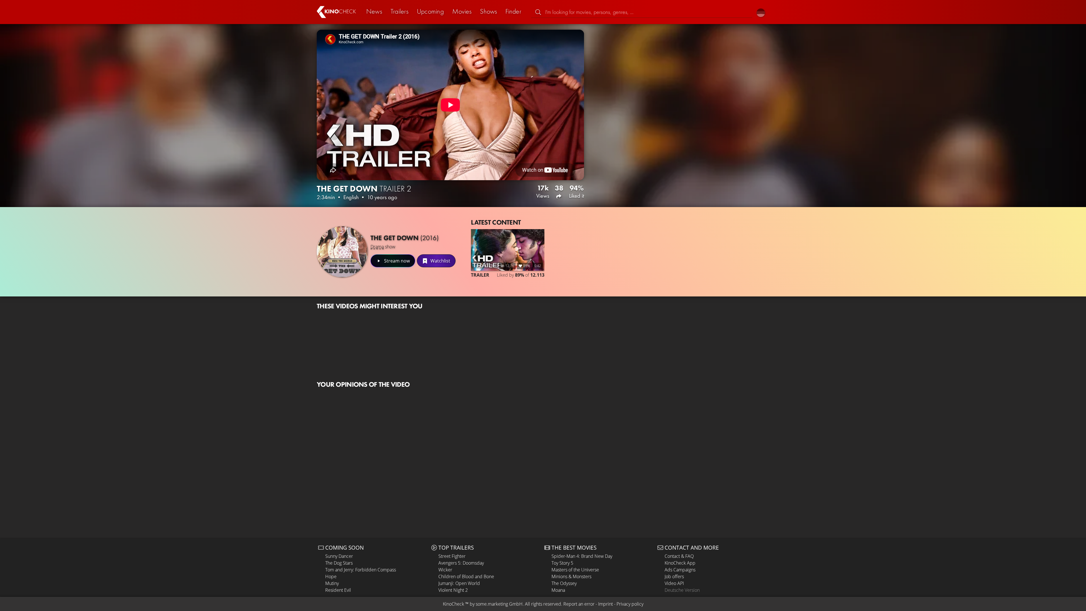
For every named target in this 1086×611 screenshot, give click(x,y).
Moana (558, 590)
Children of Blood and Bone (466, 576)
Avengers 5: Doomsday (461, 563)
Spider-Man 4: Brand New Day (581, 556)
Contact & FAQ (679, 556)
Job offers (674, 576)
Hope (331, 576)
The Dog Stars (339, 563)
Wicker (445, 570)
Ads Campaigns (680, 570)
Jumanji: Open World (459, 583)
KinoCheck (453, 604)
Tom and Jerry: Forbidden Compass (360, 570)
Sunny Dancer (339, 556)
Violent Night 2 (453, 590)
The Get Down (404, 237)
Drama (377, 247)
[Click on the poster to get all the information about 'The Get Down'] (342, 251)
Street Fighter (452, 556)
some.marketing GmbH (499, 604)
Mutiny (332, 583)
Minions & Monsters (571, 576)
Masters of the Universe (575, 570)
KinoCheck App (680, 563)
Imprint (605, 604)
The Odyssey (564, 583)
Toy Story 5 (562, 563)
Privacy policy (630, 604)
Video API (674, 583)
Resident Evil (338, 590)
